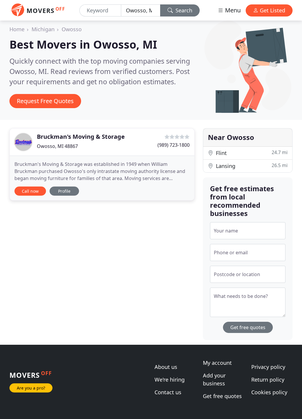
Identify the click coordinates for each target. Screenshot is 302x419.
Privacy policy (268, 366)
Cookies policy (269, 392)
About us (166, 366)
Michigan (43, 29)
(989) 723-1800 (173, 145)
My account (217, 362)
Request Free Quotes (45, 101)
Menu (232, 10)
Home (16, 29)
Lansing (251, 165)
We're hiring (170, 379)
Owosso (72, 29)
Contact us (168, 392)
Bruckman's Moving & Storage (81, 137)
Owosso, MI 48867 (57, 146)
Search (183, 10)
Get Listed (271, 10)
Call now (30, 191)
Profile (64, 191)
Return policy (267, 379)
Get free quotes (247, 327)
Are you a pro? (31, 388)
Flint (251, 152)
